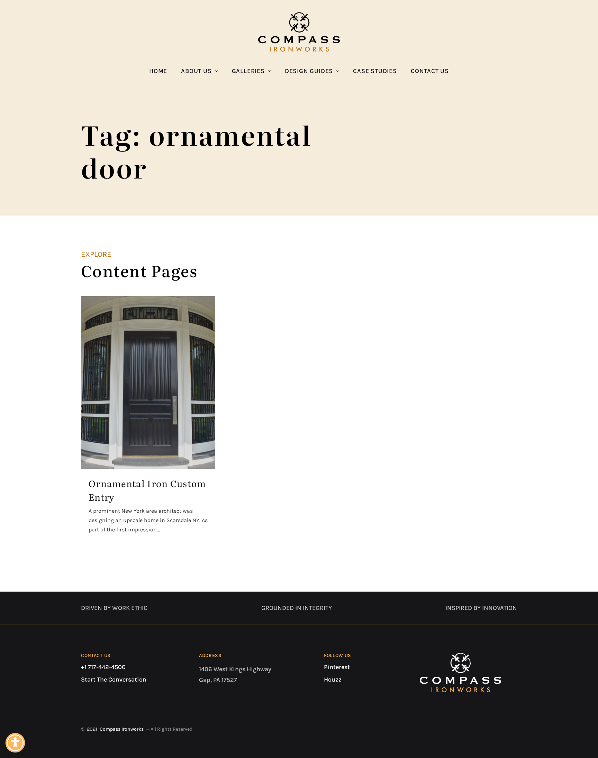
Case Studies (375, 71)
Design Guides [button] (309, 71)
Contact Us (430, 71)
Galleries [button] (248, 71)
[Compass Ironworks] (299, 31)
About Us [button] (196, 71)
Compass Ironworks (122, 729)
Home (158, 71)
